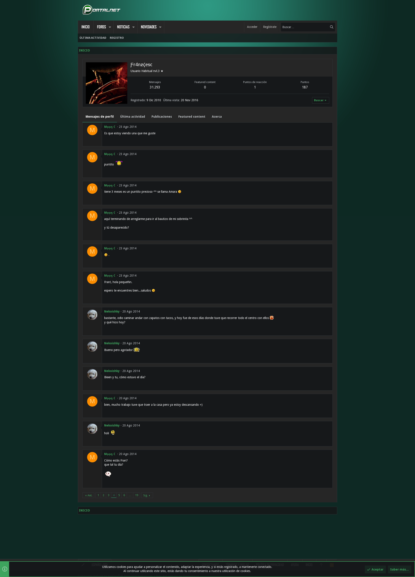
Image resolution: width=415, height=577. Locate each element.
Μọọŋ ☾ (110, 126)
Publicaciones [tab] (162, 116)
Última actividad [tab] (132, 116)
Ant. (90, 495)
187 (305, 87)
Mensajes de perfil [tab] (100, 116)
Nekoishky (112, 311)
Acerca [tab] (217, 116)
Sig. (145, 495)
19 (136, 495)
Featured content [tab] (191, 116)
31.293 (155, 87)
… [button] (130, 495)
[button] (109, 27)
